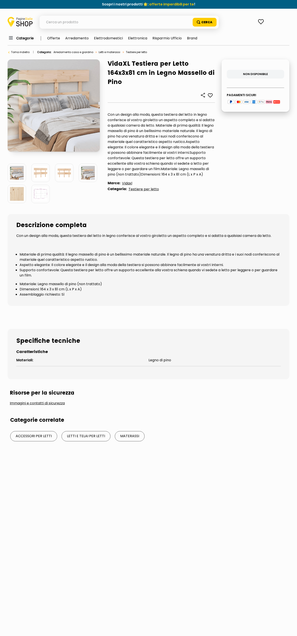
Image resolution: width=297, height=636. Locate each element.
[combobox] (129, 22)
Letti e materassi (109, 52)
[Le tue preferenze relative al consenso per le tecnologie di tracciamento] (289, 628)
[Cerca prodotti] (205, 22)
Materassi (129, 436)
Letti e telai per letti (86, 436)
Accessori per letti (34, 436)
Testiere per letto (136, 52)
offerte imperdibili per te (171, 4)
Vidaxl (127, 183)
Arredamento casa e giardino (73, 52)
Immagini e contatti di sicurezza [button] (37, 403)
